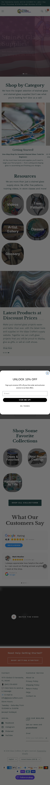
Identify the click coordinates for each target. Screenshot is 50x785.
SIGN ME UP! (25, 400)
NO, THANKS (25, 406)
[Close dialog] (47, 373)
